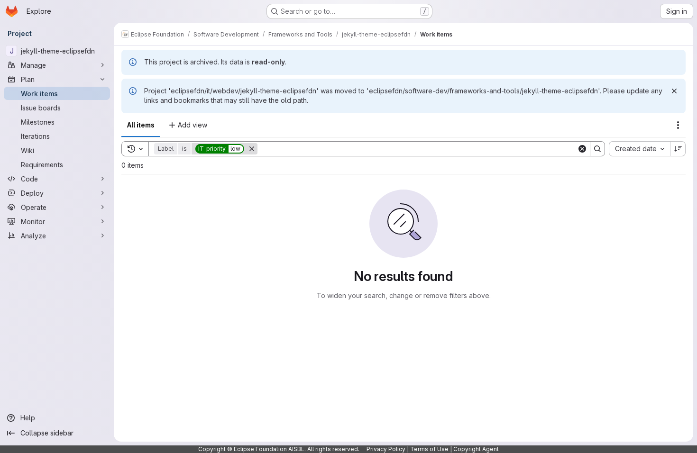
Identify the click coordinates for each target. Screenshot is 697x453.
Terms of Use (429, 449)
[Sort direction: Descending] (678, 148)
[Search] (597, 148)
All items (141, 125)
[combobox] (639, 148)
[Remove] (251, 148)
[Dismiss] (674, 91)
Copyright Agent (476, 449)
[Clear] (582, 148)
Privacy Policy (386, 449)
